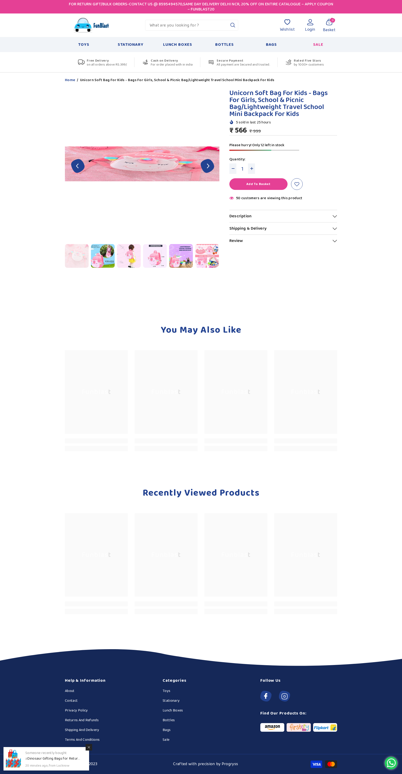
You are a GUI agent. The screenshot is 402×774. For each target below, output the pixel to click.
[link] (96, 440)
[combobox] (186, 25)
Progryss (230, 764)
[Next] (207, 166)
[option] (143, 166)
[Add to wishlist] (297, 184)
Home (70, 80)
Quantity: (237, 159)
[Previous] (78, 166)
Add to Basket (258, 184)
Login (310, 29)
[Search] (191, 25)
